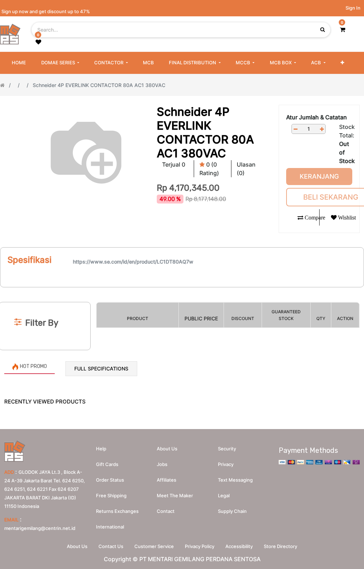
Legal (224, 495)
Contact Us (110, 546)
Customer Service (154, 546)
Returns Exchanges (117, 511)
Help (101, 448)
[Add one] (321, 129)
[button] (342, 62)
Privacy (226, 464)
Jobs (162, 464)
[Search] (182, 290)
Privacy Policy (199, 546)
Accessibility (239, 546)
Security (227, 448)
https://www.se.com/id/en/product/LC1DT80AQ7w (133, 262)
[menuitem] (19, 62)
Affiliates (166, 480)
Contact (166, 511)
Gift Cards (107, 464)
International (110, 527)
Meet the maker (175, 495)
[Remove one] (295, 129)
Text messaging (235, 480)
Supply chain (232, 511)
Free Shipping (111, 495)
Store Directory (280, 546)
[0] (342, 29)
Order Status (110, 480)
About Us (77, 546)
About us (167, 448)
